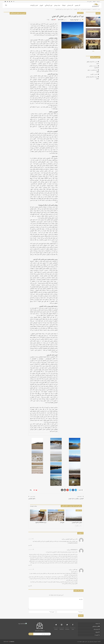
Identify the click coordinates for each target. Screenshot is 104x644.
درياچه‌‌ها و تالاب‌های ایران (92, 43)
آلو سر (92, 74)
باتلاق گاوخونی (31, 499)
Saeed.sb (12, 641)
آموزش (41, 5)
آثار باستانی (70, 5)
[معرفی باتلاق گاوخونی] (74, 515)
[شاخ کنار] (56, 515)
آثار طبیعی (77, 5)
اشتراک (30, 634)
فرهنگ (63, 5)
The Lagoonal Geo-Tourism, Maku (92, 46)
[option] (92, 34)
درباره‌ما (98, 1)
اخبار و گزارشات (34, 5)
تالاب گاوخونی (80, 13)
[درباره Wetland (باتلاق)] (38, 515)
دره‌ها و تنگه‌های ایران (92, 21)
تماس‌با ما (96, 635)
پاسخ (29, 545)
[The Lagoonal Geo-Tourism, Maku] (92, 45)
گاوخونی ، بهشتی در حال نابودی (76, 499)
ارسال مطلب (95, 629)
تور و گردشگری (48, 5)
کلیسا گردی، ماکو (92, 36)
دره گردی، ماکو (92, 24)
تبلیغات (94, 1)
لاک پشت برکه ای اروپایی (92, 77)
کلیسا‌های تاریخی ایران (92, 33)
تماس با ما (89, 1)
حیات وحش (57, 5)
